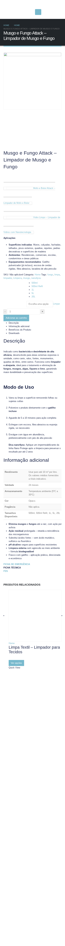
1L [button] (33, 289)
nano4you (36, 278)
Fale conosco (18, 756)
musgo (26, 278)
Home (38, 274)
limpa (57, 274)
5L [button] (33, 293)
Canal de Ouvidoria (22, 887)
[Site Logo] (25, 5)
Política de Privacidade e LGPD (28, 877)
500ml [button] (35, 283)
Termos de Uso (20, 882)
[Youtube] (18, 12)
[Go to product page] (35, 615)
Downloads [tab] (14, 333)
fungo (50, 274)
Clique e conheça (20, 902)
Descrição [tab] (14, 323)
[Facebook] (12, 12)
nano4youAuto (19, 922)
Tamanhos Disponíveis (14, 282)
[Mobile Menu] (38, 12)
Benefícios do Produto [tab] (20, 329)
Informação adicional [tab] (19, 326)
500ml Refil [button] (37, 286)
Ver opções (16, 663)
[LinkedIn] (29, 12)
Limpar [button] (56, 304)
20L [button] (33, 296)
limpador (7, 278)
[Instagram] (23, 12)
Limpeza (17, 278)
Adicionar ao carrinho (16, 318)
